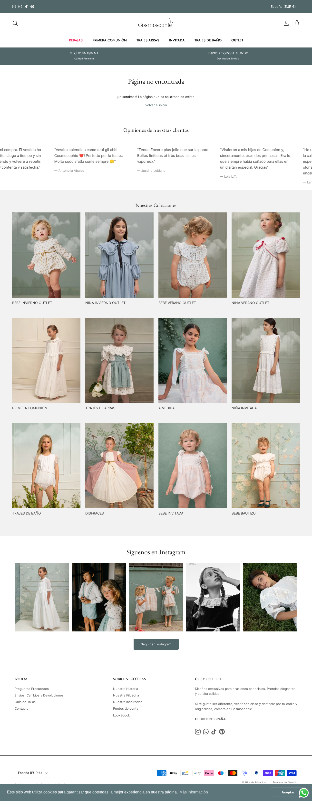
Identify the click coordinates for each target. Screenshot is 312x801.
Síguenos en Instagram (156, 551)
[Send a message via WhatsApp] (304, 793)
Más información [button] (193, 792)
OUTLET (237, 40)
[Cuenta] (285, 23)
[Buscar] (15, 23)
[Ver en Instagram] (42, 597)
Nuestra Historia (125, 689)
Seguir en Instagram (156, 644)
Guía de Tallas (25, 702)
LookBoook (121, 715)
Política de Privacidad (254, 782)
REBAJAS (76, 40)
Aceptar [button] (288, 792)
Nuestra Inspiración (128, 702)
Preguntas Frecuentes (32, 689)
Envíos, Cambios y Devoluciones (39, 695)
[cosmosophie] (156, 23)
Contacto (22, 708)
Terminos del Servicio (285, 782)
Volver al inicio (156, 105)
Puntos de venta (125, 708)
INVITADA (177, 40)
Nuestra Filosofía (126, 695)
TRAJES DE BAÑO (208, 40)
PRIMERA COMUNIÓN (109, 40)
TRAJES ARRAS (147, 40)
